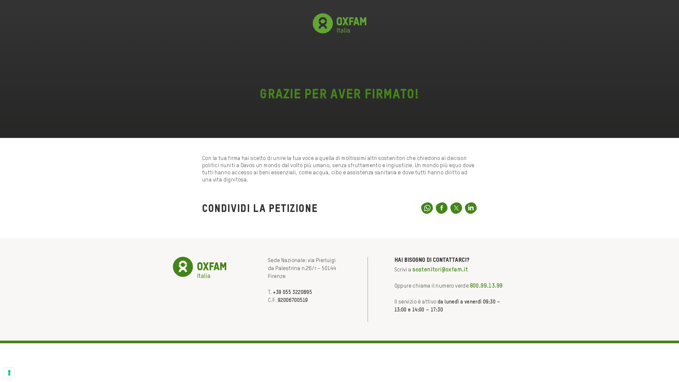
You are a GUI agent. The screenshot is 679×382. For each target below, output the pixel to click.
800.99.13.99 (486, 286)
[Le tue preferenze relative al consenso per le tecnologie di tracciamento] (9, 373)
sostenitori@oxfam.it (440, 270)
